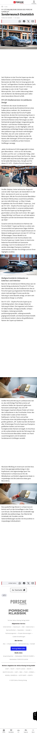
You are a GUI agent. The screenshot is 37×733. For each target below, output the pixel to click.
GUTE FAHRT (22, 675)
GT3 (4, 595)
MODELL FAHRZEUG (11, 675)
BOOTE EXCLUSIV (8, 672)
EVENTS (30, 675)
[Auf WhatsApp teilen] (20, 21)
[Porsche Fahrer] (20, 2)
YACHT (12, 669)
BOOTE (29, 669)
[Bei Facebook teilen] (24, 21)
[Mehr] (35, 717)
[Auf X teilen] (28, 21)
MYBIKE (31, 672)
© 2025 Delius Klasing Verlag (18, 680)
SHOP (7, 669)
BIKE (21, 672)
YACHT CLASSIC (20, 669)
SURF (16, 672)
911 (6, 7)
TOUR (25, 672)
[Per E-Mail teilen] (33, 21)
